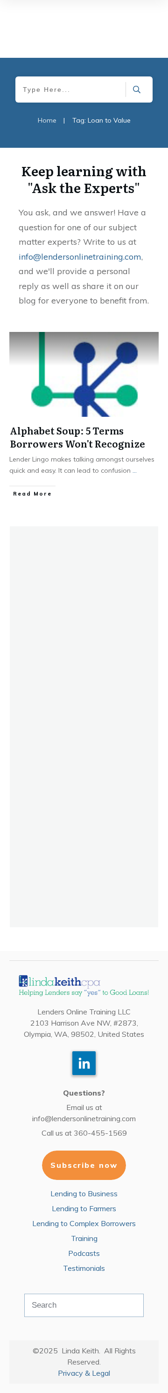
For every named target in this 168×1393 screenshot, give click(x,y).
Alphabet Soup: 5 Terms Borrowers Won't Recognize (77, 436)
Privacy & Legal (84, 1373)
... (135, 470)
